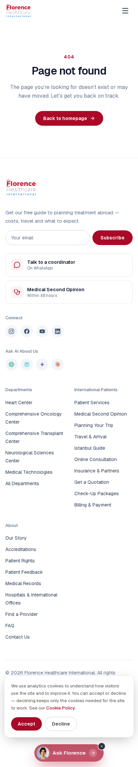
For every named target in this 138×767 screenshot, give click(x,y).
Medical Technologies (29, 472)
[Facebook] (27, 331)
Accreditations (20, 549)
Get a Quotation (91, 482)
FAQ (9, 626)
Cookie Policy (60, 708)
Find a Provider (21, 614)
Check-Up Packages (96, 493)
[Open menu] (125, 10)
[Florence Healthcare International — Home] (18, 10)
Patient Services (92, 403)
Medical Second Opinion (100, 414)
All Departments (22, 483)
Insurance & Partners (96, 471)
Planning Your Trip (93, 425)
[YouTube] (42, 331)
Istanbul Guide (89, 448)
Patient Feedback (24, 572)
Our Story (16, 538)
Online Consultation (95, 459)
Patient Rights (20, 561)
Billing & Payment (92, 505)
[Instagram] (11, 331)
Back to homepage (65, 118)
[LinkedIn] (58, 331)
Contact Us (17, 637)
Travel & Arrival (90, 437)
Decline (61, 724)
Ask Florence (69, 753)
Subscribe (112, 238)
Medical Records (23, 583)
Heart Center (18, 403)
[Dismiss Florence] (101, 746)
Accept (26, 724)
